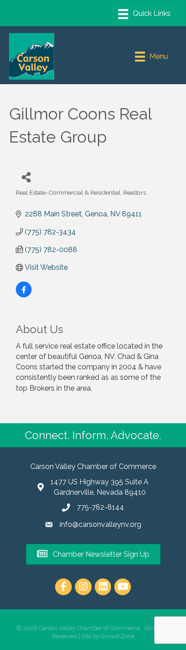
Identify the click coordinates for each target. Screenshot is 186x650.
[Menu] (144, 14)
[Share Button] (26, 177)
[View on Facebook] (24, 295)
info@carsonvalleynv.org (100, 524)
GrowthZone (118, 636)
